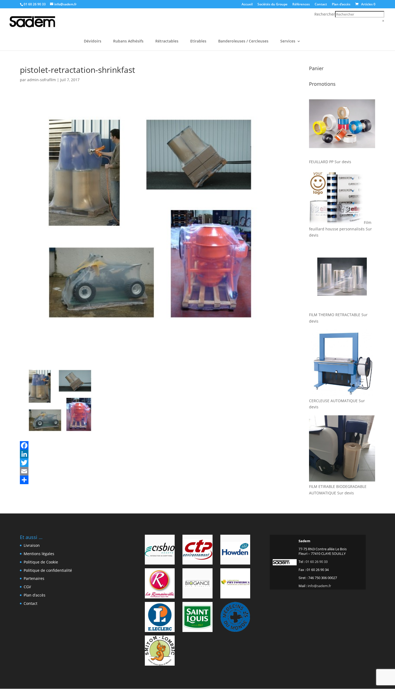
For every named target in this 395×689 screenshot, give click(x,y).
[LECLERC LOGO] (160, 618)
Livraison (32, 545)
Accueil (247, 4)
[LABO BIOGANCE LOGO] (197, 584)
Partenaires (34, 578)
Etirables (198, 41)
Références (301, 4)
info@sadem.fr (319, 585)
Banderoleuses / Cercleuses (243, 41)
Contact (321, 4)
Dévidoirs (92, 41)
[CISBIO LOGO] (160, 550)
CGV (27, 586)
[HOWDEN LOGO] (235, 550)
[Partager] (151, 480)
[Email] (151, 471)
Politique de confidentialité (48, 570)
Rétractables (166, 41)
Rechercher (324, 14)
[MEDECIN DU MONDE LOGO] (235, 618)
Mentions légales (39, 553)
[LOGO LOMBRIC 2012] (160, 651)
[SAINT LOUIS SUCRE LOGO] (197, 618)
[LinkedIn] (151, 454)
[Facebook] (151, 445)
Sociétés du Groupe (272, 4)
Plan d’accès (341, 4)
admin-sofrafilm (41, 79)
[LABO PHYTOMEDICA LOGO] (235, 584)
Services (287, 41)
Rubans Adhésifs (128, 41)
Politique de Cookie (41, 562)
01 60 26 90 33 (35, 4)
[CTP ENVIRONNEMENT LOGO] (197, 550)
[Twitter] (151, 462)
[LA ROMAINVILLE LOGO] (160, 584)
